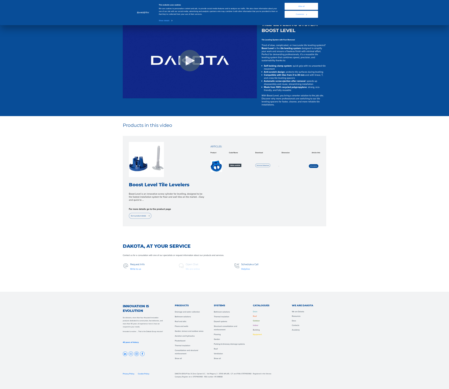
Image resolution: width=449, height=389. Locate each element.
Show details (164, 21)
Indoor (255, 325)
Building (256, 329)
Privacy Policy (128, 373)
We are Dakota (298, 311)
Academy (296, 329)
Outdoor (256, 320)
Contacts (295, 325)
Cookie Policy (144, 373)
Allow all (301, 6)
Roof (255, 316)
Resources (296, 316)
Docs (294, 320)
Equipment (257, 334)
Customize (300, 14)
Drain (255, 311)
